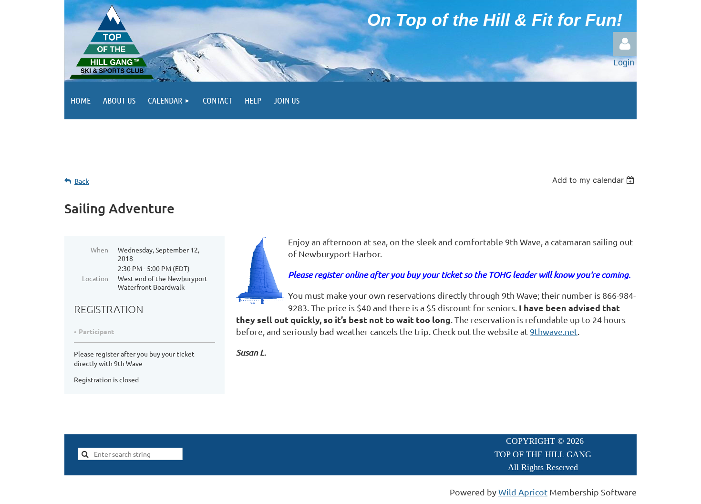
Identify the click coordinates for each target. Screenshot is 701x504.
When (99, 249)
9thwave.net (553, 331)
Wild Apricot (522, 492)
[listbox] (594, 180)
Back (81, 181)
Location (95, 278)
